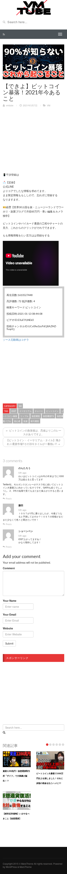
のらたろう (24, 468)
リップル (24, 415)
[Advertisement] (34, 137)
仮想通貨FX (48, 415)
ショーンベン (25, 531)
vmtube (9, 105)
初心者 (17, 421)
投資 (25, 421)
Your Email (9, 614)
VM (48, 105)
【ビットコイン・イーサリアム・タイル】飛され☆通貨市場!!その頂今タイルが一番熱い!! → (33, 442)
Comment (9, 568)
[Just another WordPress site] (33, 7)
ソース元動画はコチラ (16, 339)
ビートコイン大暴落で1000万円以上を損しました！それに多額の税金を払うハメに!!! (49, 778)
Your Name (9, 600)
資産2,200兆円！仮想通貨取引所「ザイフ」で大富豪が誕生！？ (16, 776)
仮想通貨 (36, 415)
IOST (13, 410)
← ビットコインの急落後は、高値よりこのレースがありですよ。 (33, 432)
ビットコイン (52, 410)
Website (8, 628)
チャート (39, 410)
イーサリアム (25, 410)
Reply (8, 498)
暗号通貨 (35, 421)
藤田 (20, 505)
